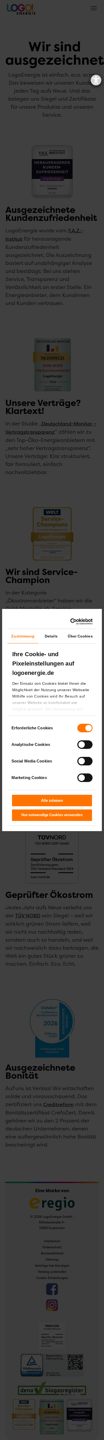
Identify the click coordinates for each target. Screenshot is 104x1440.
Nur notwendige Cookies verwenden (52, 815)
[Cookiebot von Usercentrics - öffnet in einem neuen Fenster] (71, 621)
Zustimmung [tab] (22, 636)
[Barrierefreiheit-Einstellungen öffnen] (96, 80)
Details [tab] (51, 636)
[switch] (79, 744)
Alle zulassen (52, 801)
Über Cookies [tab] (80, 636)
